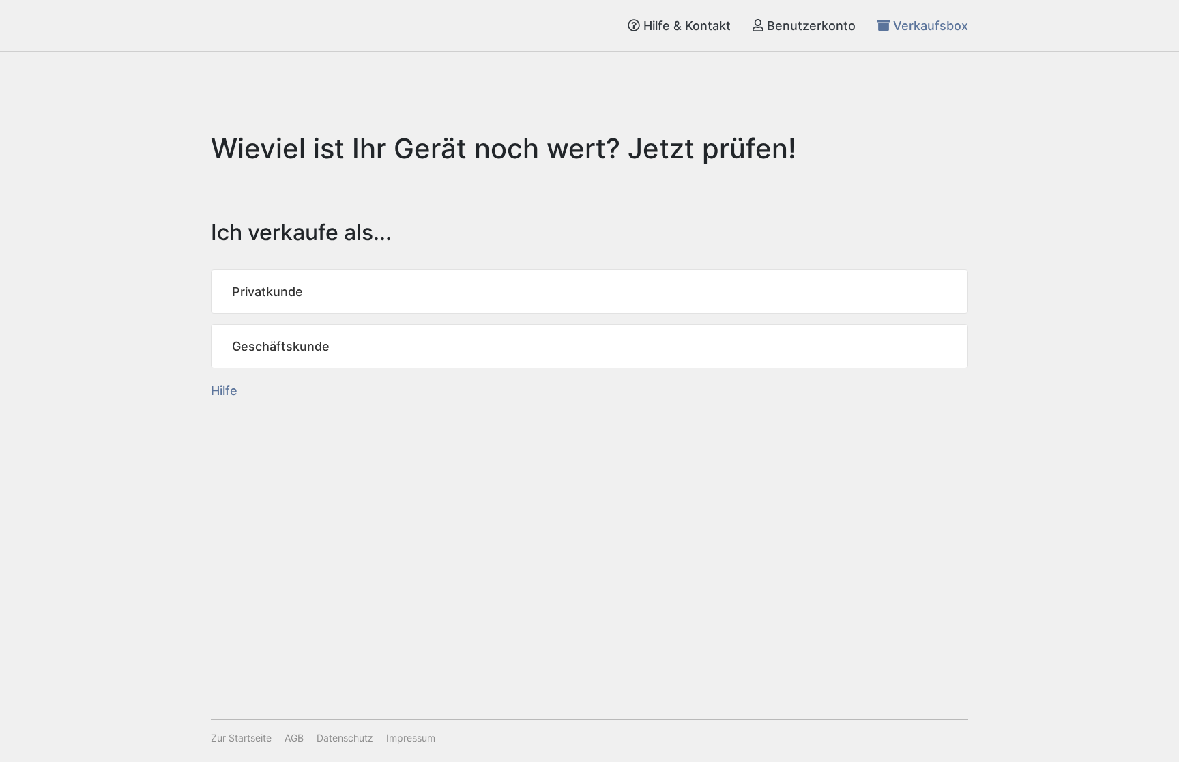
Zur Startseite (241, 738)
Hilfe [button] (224, 390)
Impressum (410, 738)
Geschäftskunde (281, 346)
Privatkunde (267, 291)
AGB (294, 738)
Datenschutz (345, 738)
